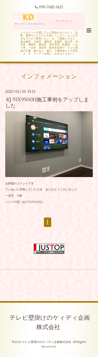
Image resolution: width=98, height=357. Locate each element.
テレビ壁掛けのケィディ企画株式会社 (49, 322)
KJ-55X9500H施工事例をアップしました (47, 102)
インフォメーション (49, 76)
